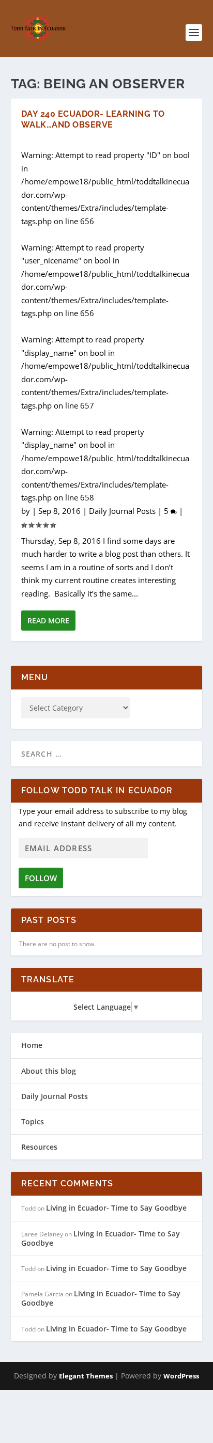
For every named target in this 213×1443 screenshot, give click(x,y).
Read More (48, 620)
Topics (32, 1121)
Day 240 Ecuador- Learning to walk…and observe (93, 119)
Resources (39, 1147)
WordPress (181, 1376)
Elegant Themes (86, 1376)
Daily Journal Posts (122, 511)
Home (31, 1045)
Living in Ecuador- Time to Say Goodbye (116, 1208)
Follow (41, 878)
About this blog (48, 1071)
